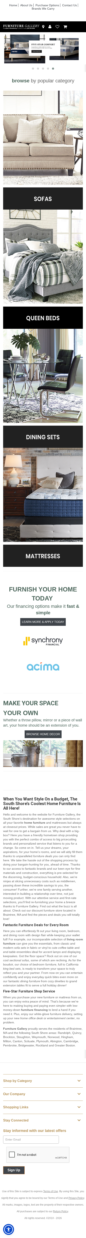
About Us (26, 5)
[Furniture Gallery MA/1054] (21, 27)
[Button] (79, 26)
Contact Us (69, 5)
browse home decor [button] (43, 734)
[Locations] (43, 26)
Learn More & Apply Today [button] (43, 621)
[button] (49, 26)
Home (13, 5)
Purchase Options (47, 5)
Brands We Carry (43, 8)
